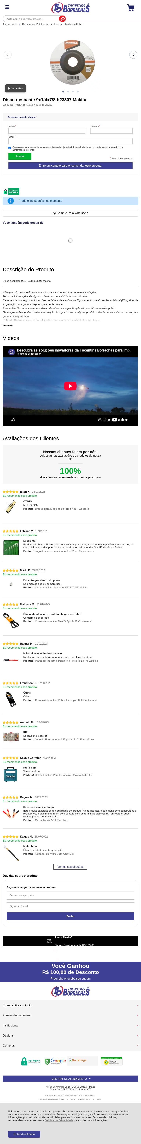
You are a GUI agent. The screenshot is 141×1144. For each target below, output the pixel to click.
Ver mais (8, 325)
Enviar (70, 916)
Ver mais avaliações (70, 866)
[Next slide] (133, 55)
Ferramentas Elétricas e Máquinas (40, 24)
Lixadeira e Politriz (74, 24)
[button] (63, 91)
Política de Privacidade (59, 1120)
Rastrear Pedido (23, 1005)
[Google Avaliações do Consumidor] (82, 1061)
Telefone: (95, 126)
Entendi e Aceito (24, 1134)
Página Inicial (10, 24)
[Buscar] (62, 19)
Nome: (12, 126)
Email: (12, 136)
